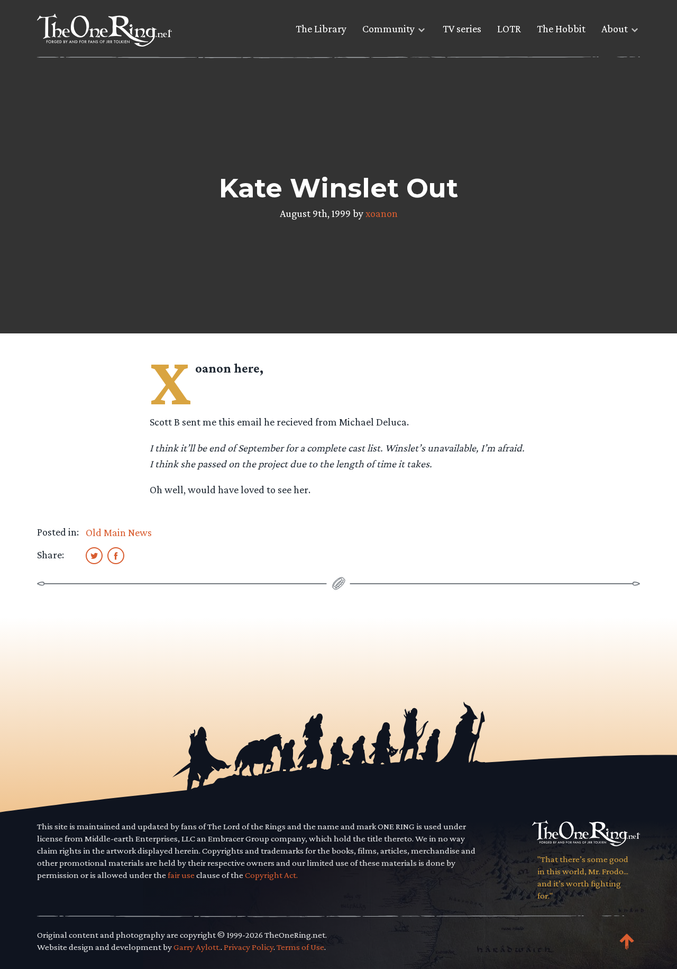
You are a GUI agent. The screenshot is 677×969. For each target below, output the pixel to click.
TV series (462, 28)
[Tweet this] (94, 555)
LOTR (509, 28)
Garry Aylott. (197, 947)
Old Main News (119, 532)
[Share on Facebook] (115, 555)
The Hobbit (561, 28)
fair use (181, 875)
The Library (321, 28)
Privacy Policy (248, 947)
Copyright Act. (271, 875)
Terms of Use (300, 947)
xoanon (381, 213)
